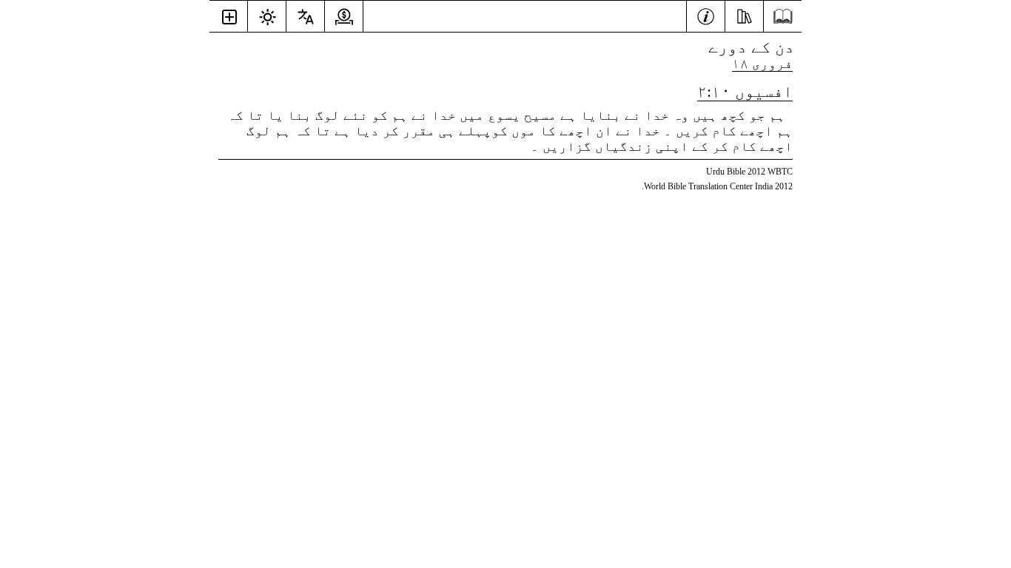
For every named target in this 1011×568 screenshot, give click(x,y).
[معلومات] (705, 15)
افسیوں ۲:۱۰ (745, 91)
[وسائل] (744, 15)
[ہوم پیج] (782, 17)
